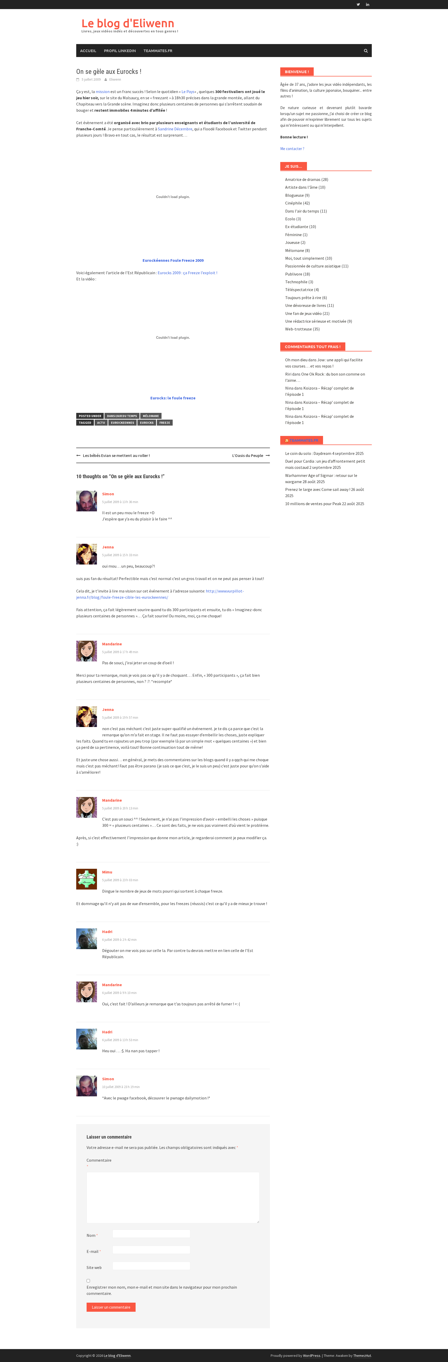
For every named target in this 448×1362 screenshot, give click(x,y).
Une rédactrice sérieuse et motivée (315, 321)
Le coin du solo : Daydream (308, 453)
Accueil (88, 50)
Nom (92, 1235)
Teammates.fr (158, 50)
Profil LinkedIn (120, 50)
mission (103, 91)
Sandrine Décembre (175, 128)
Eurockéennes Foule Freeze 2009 (173, 260)
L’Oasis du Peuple (247, 455)
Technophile (296, 281)
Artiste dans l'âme (301, 187)
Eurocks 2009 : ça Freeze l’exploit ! (187, 272)
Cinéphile (293, 203)
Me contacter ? (292, 148)
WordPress (311, 1355)
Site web (94, 1267)
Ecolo (290, 218)
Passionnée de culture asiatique (313, 266)
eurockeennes (122, 423)
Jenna (108, 546)
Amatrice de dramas (302, 179)
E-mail (94, 1251)
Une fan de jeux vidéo (303, 313)
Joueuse (292, 242)
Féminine (293, 234)
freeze (164, 423)
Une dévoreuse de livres (305, 305)
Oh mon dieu (296, 359)
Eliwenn (115, 79)
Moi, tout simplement (304, 258)
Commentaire (99, 1163)
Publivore (293, 274)
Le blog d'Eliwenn (127, 23)
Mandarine (112, 643)
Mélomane (151, 416)
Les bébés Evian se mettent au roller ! (116, 455)
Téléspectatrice (299, 289)
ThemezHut (362, 1355)
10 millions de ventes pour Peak (313, 503)
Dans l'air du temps (122, 416)
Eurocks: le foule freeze (172, 397)
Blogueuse (294, 195)
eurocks (146, 423)
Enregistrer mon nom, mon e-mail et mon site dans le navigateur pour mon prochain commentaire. (162, 1290)
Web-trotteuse (298, 328)
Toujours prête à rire (303, 297)
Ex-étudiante (296, 226)
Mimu (107, 871)
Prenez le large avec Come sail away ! (317, 489)
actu (101, 423)
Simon (108, 493)
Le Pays (187, 91)
